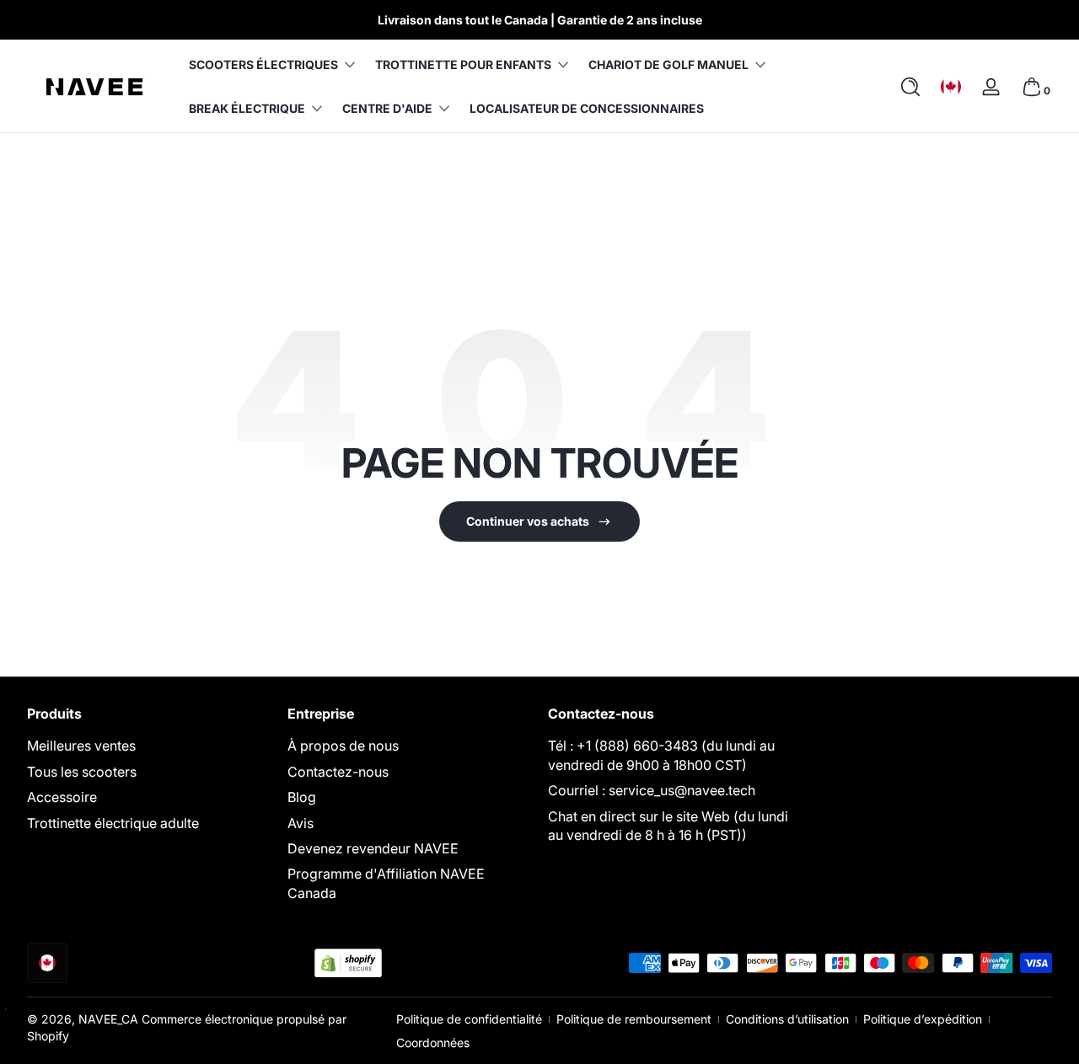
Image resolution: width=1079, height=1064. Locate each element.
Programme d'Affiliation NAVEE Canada (386, 883)
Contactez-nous (338, 771)
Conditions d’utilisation (787, 1019)
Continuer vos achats (527, 521)
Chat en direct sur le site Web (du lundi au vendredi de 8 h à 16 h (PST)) (668, 825)
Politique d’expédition (922, 1019)
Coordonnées (433, 1042)
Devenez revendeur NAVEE (373, 848)
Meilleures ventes (81, 745)
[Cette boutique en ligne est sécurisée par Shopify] (348, 963)
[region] (539, 19)
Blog (301, 797)
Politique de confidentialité (469, 1019)
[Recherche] (910, 87)
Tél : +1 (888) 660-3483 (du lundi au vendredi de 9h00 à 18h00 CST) (661, 755)
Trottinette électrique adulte (113, 823)
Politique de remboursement (633, 1019)
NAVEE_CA (108, 1019)
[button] (910, 87)
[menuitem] (149, 745)
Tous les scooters (82, 771)
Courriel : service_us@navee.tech (651, 790)
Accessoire (62, 797)
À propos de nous (343, 745)
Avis (300, 823)
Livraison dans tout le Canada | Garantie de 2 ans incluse (540, 20)
